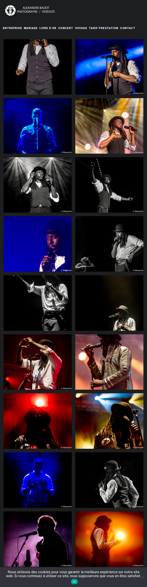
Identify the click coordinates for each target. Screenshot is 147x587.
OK (74, 581)
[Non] (142, 577)
